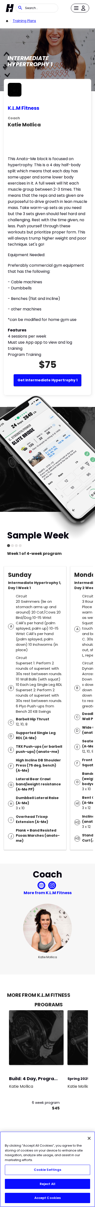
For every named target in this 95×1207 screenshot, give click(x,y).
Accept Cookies (47, 1198)
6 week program (46, 1102)
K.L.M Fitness (23, 108)
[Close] (89, 1138)
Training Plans (24, 20)
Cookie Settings (47, 1169)
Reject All (47, 1184)
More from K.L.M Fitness (48, 893)
